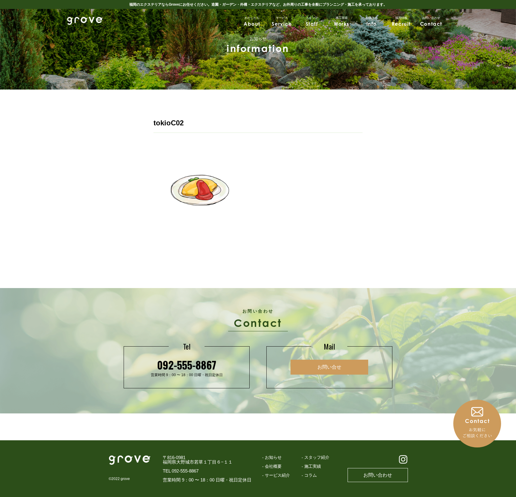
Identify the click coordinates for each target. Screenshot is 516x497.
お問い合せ (329, 367)
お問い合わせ (377, 475)
